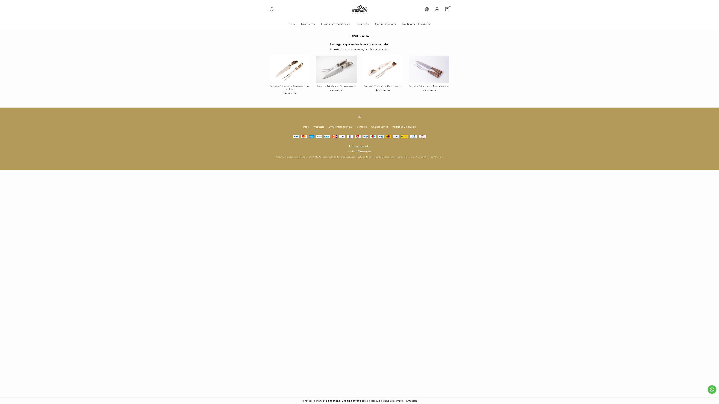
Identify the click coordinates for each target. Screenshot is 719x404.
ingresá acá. (409, 157)
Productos (308, 24)
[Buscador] (273, 10)
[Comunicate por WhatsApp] (712, 389)
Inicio (291, 24)
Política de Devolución (416, 24)
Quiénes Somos (385, 24)
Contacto (363, 24)
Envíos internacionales (335, 24)
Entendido (411, 400)
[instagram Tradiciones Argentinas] (359, 116)
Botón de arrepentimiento (430, 157)
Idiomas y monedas (359, 146)
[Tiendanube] (359, 151)
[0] (445, 10)
